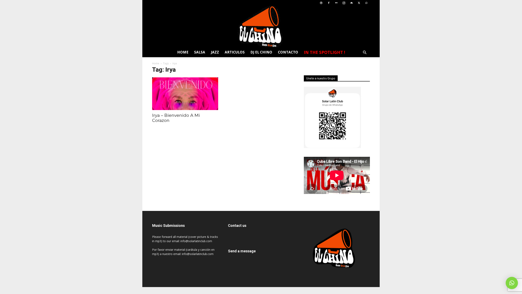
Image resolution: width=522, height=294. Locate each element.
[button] (364, 53)
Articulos (235, 52)
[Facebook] (328, 3)
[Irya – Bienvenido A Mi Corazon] (185, 93)
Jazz (215, 52)
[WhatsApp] (366, 3)
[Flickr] (336, 3)
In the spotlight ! (324, 52)
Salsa (199, 52)
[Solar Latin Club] (261, 26)
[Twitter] (358, 3)
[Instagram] (343, 3)
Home (182, 52)
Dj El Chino (261, 52)
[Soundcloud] (351, 3)
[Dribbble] (321, 3)
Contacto (288, 52)
